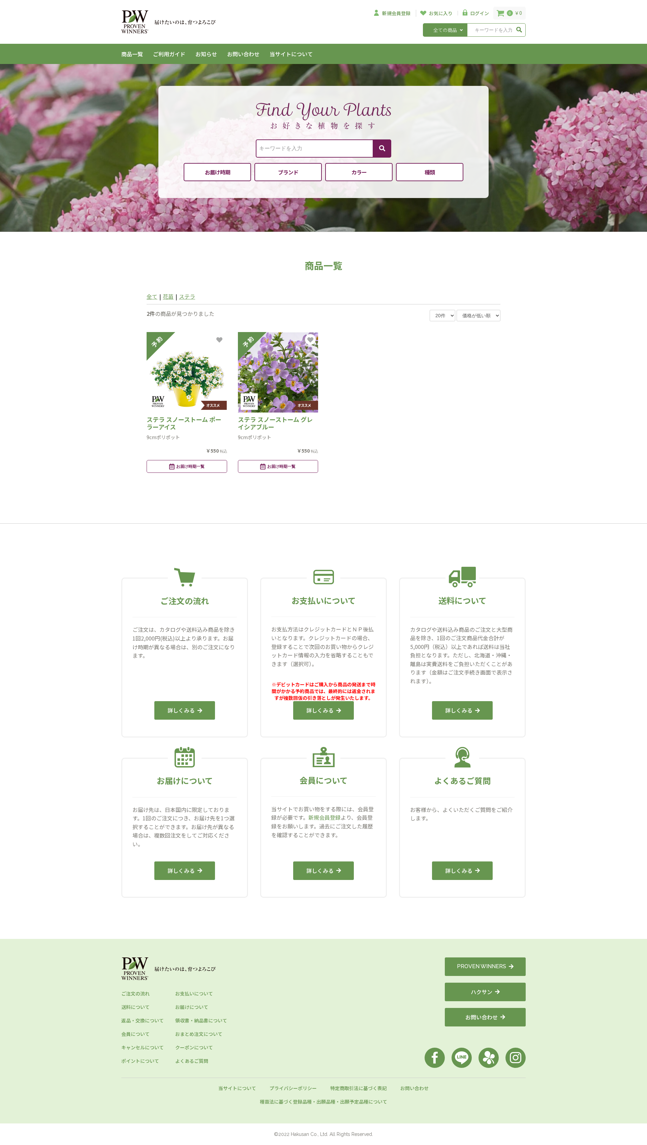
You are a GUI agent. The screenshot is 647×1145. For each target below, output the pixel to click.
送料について (135, 1007)
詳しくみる (181, 710)
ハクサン (481, 992)
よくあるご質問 (191, 1060)
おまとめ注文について (198, 1033)
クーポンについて (194, 1047)
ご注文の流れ (135, 993)
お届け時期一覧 (190, 466)
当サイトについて (291, 54)
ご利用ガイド (169, 54)
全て (152, 296)
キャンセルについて (142, 1047)
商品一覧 (132, 54)
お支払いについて (194, 993)
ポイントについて (140, 1060)
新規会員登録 (324, 817)
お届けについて (191, 1007)
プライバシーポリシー (293, 1088)
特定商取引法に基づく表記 (358, 1088)
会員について (135, 1033)
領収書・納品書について (201, 1020)
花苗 (168, 296)
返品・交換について (142, 1020)
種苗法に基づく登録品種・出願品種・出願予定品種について (323, 1101)
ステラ (187, 296)
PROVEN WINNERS (481, 966)
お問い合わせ (243, 54)
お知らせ (206, 54)
